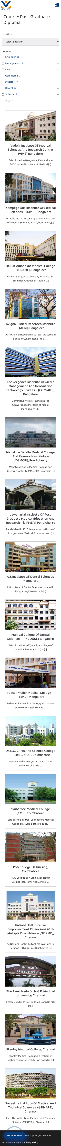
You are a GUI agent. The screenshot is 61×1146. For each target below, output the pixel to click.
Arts (7, 101)
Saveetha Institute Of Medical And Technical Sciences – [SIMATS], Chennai (30, 1107)
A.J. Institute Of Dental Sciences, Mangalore (30, 578)
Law (7, 69)
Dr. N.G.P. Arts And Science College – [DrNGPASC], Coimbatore (30, 753)
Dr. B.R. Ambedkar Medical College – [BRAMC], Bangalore (30, 268)
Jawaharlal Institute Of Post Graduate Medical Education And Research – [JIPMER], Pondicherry (30, 518)
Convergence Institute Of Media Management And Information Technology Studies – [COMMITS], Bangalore (30, 388)
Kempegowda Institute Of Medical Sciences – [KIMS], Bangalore (30, 210)
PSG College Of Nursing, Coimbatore (30, 869)
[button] (57, 5)
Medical (9, 82)
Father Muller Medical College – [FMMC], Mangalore (30, 695)
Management (13, 63)
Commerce (11, 76)
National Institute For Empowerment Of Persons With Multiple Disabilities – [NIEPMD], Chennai (30, 931)
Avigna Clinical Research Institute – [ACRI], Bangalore (30, 326)
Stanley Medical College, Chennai (30, 1049)
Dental (9, 88)
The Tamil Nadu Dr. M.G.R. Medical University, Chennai (30, 993)
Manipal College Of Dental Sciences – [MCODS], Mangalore (30, 636)
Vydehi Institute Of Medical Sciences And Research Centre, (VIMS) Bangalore (30, 149)
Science (9, 94)
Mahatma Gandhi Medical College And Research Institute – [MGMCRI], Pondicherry (30, 456)
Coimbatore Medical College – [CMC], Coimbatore (30, 811)
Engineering (12, 57)
